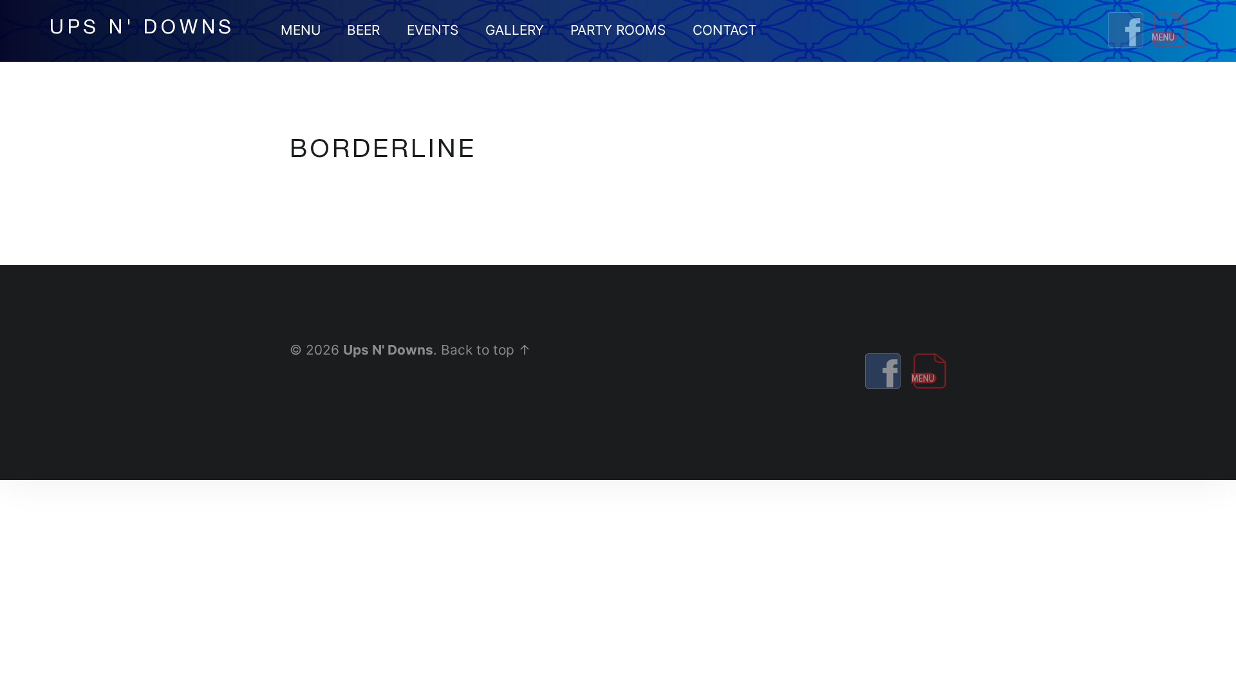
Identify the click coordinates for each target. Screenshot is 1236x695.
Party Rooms (618, 30)
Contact (724, 30)
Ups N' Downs (388, 350)
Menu (301, 30)
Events (432, 30)
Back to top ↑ (486, 350)
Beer (363, 30)
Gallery (514, 30)
